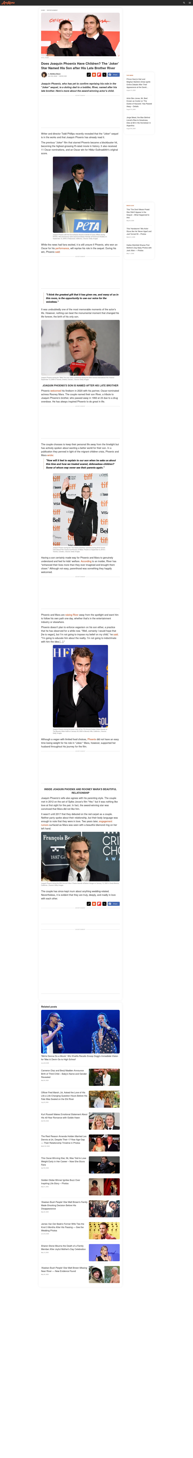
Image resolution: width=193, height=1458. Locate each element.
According (86, 561)
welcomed (55, 390)
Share (115, 74)
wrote (50, 455)
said (57, 251)
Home (43, 10)
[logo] (8, 3)
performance (62, 248)
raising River (71, 614)
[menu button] (189, 2)
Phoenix (92, 739)
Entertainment (52, 10)
